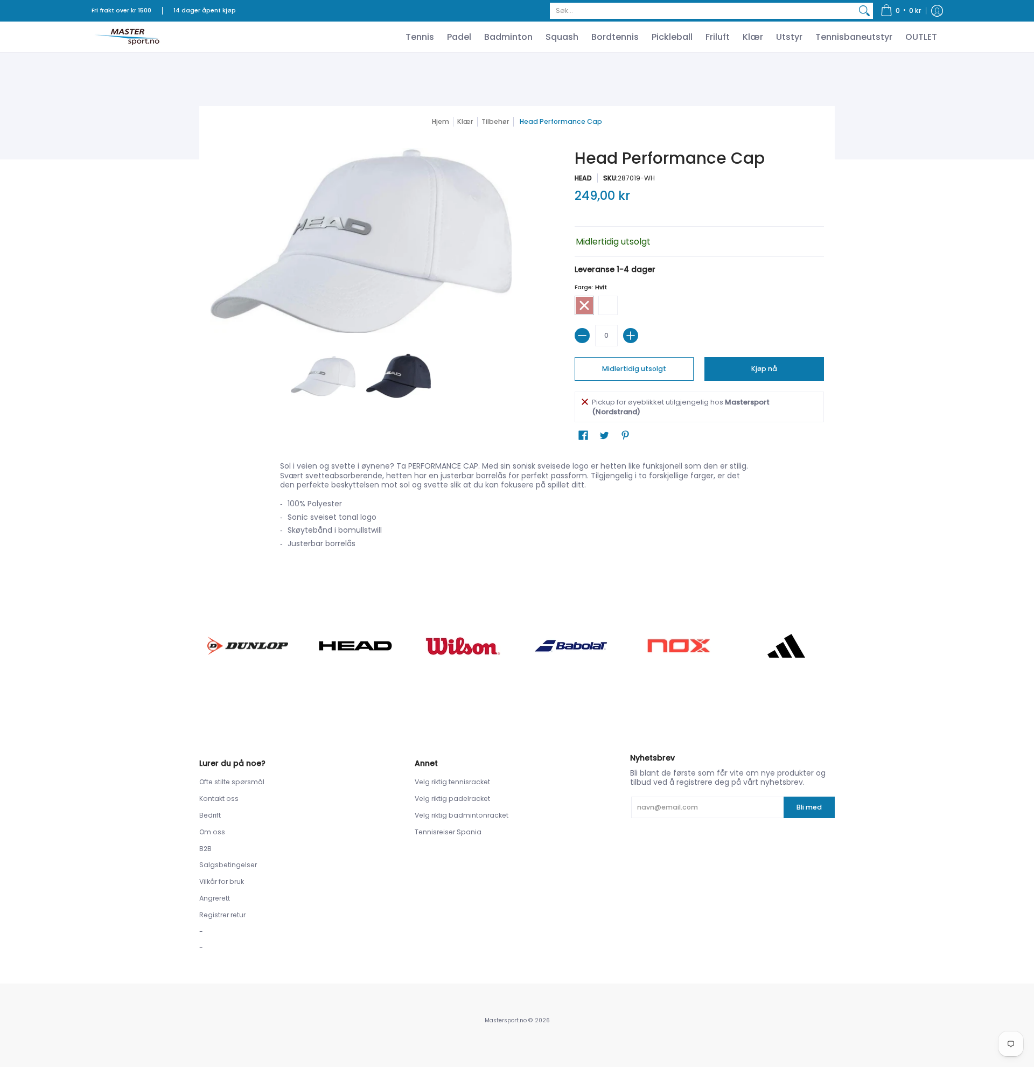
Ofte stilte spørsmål (231, 781)
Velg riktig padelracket (452, 798)
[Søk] (864, 11)
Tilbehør (495, 121)
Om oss (212, 831)
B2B (205, 848)
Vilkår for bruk (221, 881)
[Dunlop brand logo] (247, 645)
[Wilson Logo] (463, 646)
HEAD (583, 178)
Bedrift (210, 815)
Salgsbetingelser (228, 864)
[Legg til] (630, 335)
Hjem (440, 121)
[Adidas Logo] (786, 646)
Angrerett (214, 898)
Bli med (809, 807)
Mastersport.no (506, 1020)
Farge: (591, 287)
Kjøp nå (764, 368)
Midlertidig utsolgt (634, 368)
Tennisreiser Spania (448, 831)
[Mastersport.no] (127, 37)
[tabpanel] (517, 508)
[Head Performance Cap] (323, 376)
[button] (901, 11)
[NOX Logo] (678, 645)
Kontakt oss (219, 798)
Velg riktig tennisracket (452, 781)
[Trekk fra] (582, 335)
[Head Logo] (355, 646)
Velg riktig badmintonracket (461, 815)
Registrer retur (222, 914)
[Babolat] (570, 646)
